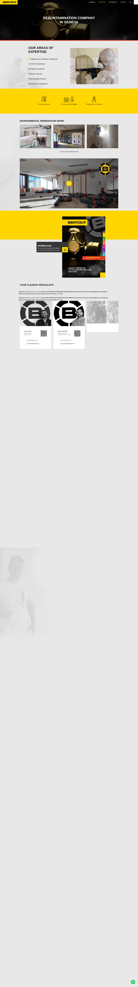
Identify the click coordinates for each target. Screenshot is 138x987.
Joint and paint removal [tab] (37, 79)
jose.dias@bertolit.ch (33, 343)
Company (92, 2)
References (113, 2)
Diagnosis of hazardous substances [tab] (44, 59)
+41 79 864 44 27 (32, 340)
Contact (123, 2)
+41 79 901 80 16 (65, 340)
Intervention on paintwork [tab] (37, 84)
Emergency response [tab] (36, 69)
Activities (102, 2)
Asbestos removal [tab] (35, 74)
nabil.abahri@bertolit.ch (67, 343)
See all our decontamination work (69, 151)
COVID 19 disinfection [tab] (36, 64)
